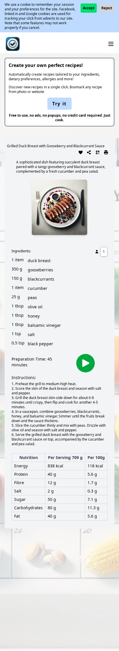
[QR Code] (97, 151)
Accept (88, 7)
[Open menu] (111, 44)
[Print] (106, 151)
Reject (106, 7)
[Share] (89, 151)
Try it (59, 103)
